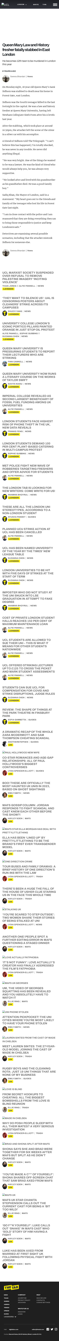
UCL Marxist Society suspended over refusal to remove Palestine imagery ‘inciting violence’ (28, 277)
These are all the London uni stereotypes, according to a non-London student (26, 510)
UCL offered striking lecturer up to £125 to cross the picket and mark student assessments (28, 668)
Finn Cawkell (15, 362)
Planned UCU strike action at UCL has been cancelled (26, 530)
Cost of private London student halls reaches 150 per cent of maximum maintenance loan (28, 621)
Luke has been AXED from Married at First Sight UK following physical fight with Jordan (27, 1255)
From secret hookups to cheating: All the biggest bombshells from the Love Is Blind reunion (26, 1099)
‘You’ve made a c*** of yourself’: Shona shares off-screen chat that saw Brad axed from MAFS (28, 1177)
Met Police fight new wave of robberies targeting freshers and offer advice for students (27, 469)
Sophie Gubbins (29, 333)
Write (36, 4)
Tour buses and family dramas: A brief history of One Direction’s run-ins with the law (29, 869)
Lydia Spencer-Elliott (21, 771)
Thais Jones (9, 286)
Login (20, 1314)
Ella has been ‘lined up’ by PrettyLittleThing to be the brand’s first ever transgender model (29, 842)
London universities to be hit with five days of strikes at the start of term (27, 573)
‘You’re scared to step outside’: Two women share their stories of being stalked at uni (28, 917)
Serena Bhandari (17, 76)
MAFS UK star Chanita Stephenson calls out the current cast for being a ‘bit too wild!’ (26, 1204)
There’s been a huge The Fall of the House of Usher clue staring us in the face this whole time (29, 892)
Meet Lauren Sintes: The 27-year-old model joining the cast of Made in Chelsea (28, 1049)
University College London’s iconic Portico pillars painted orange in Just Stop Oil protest (28, 326)
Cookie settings (43, 1302)
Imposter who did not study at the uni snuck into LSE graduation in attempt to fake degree (27, 597)
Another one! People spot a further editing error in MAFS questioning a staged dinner (27, 940)
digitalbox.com (13, 1329)
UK (10, 745)
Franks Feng (15, 431)
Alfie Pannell (27, 286)
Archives (22, 1302)
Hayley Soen (15, 818)
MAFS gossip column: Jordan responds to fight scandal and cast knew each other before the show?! (28, 810)
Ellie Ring (14, 1001)
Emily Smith (14, 793)
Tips (44, 4)
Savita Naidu (15, 384)
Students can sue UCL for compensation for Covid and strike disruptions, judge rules (28, 690)
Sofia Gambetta (17, 720)
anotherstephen (18, 742)
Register (21, 1312)
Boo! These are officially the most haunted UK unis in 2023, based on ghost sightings (26, 786)
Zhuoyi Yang (15, 311)
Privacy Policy (24, 1300)
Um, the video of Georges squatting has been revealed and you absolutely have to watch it (26, 993)
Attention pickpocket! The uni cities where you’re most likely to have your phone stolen (28, 1020)
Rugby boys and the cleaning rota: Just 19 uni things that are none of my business (29, 1071)
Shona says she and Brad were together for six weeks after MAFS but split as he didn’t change (27, 1153)
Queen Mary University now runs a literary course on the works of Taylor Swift (29, 377)
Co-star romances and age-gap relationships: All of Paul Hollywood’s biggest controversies (27, 762)
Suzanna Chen (10, 336)
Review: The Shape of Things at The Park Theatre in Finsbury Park (27, 713)
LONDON (8, 289)
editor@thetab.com (38, 1329)
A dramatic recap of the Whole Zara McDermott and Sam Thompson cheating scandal (27, 735)
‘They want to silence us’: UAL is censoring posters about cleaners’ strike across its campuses (28, 302)
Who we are (41, 1298)
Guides (32, 517)
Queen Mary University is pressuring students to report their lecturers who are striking (28, 353)
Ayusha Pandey (16, 517)
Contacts (41, 1300)
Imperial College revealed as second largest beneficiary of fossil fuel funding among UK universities (27, 400)
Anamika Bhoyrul (18, 495)
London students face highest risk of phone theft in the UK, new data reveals (27, 424)
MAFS (28, 818)
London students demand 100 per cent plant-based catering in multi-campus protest (27, 446)
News (30, 76)
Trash (39, 877)
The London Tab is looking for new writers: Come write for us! (28, 489)
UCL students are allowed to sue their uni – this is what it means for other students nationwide (26, 644)
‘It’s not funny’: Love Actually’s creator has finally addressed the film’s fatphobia (28, 965)
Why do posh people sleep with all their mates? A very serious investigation (28, 1126)
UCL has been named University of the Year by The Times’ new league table (27, 551)
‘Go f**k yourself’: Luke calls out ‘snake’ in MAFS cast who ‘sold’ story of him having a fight (26, 1230)
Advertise (22, 1298)
